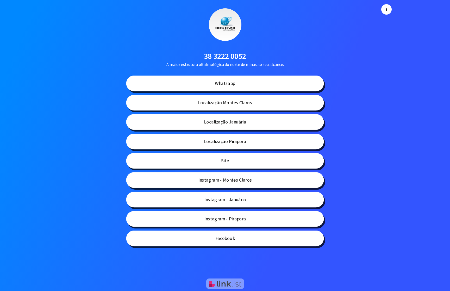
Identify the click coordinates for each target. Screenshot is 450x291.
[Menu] (386, 9)
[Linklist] (225, 284)
